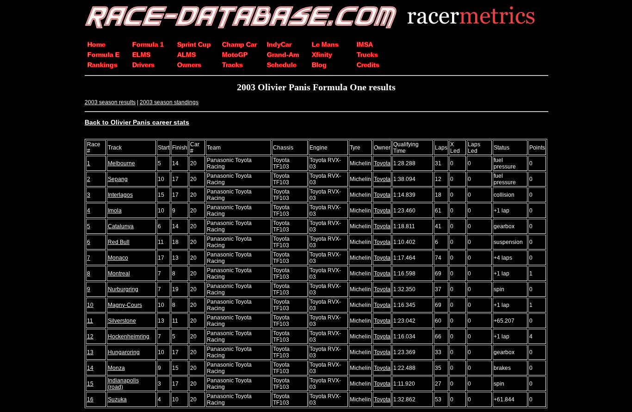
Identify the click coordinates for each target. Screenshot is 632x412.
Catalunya (121, 226)
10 (90, 305)
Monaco (118, 258)
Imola (115, 210)
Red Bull (119, 242)
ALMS (186, 54)
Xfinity (322, 54)
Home (96, 44)
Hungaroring (124, 352)
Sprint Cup (194, 44)
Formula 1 (148, 44)
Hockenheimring (128, 336)
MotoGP (235, 54)
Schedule (282, 65)
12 (90, 336)
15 (90, 384)
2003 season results (110, 102)
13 (90, 352)
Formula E (103, 54)
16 (90, 399)
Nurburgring (123, 289)
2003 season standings (169, 102)
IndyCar (279, 44)
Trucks (367, 54)
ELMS (141, 54)
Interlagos (120, 195)
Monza (116, 368)
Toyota (382, 163)
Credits (368, 65)
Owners (189, 65)
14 (90, 368)
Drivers (143, 65)
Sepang (118, 179)
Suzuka (117, 399)
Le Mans (325, 44)
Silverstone (122, 321)
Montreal (119, 273)
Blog (319, 65)
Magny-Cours (125, 305)
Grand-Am (283, 54)
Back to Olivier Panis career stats (137, 122)
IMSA (365, 44)
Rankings (102, 65)
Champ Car (239, 44)
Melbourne (121, 163)
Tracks (232, 65)
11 (90, 321)
